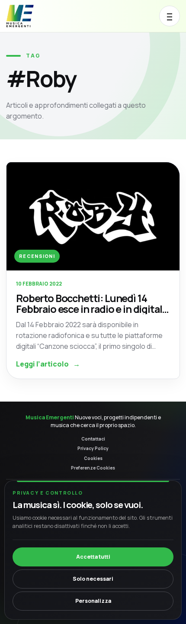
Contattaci (93, 439)
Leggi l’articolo (48, 364)
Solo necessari (93, 578)
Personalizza (93, 601)
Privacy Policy (93, 448)
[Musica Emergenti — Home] (36, 16)
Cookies (93, 458)
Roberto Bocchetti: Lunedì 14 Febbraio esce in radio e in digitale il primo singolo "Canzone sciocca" (93, 303)
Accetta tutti (93, 556)
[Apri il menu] (169, 16)
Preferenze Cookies (93, 468)
